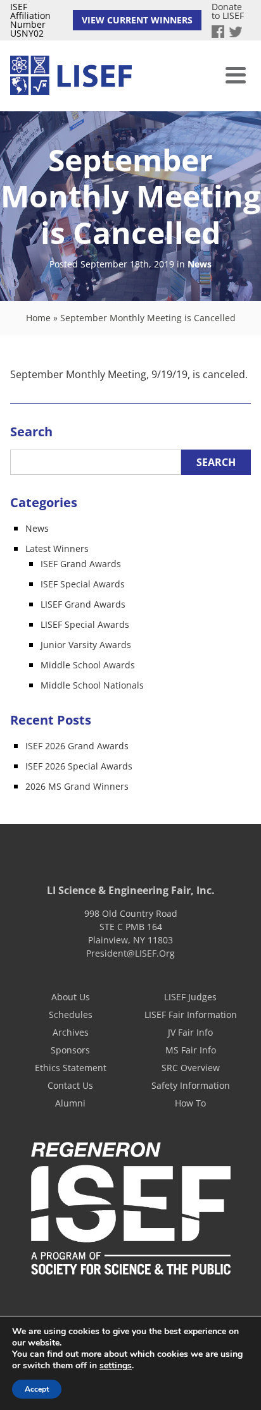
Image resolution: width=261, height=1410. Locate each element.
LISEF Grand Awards (83, 604)
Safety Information (190, 1085)
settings (115, 1365)
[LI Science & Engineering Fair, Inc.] (71, 76)
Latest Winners (57, 549)
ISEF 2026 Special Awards (78, 766)
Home (38, 318)
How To (190, 1103)
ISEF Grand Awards (81, 564)
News (200, 264)
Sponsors (70, 1050)
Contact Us (70, 1085)
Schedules (70, 1014)
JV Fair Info (190, 1032)
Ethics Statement (70, 1068)
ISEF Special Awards (83, 584)
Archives (71, 1032)
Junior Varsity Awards (86, 645)
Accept (37, 1389)
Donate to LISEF (228, 11)
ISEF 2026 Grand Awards (77, 746)
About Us (70, 997)
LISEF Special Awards (85, 624)
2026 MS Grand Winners (77, 786)
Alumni (70, 1103)
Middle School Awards (88, 665)
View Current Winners (137, 20)
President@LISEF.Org (130, 953)
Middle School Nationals (92, 685)
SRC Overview (191, 1068)
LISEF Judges (190, 997)
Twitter (235, 31)
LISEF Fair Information (190, 1014)
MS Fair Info (190, 1050)
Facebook (218, 31)
